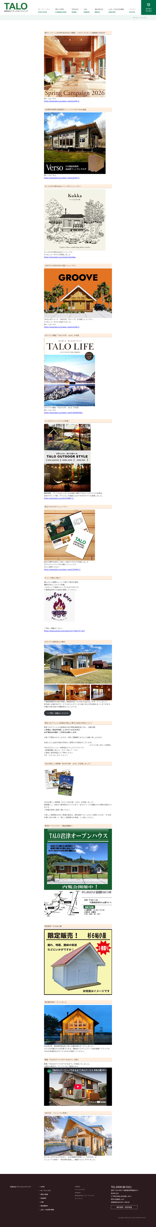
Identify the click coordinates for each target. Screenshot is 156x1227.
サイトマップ (78, 1198)
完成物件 (43, 1198)
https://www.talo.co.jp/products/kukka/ (60, 257)
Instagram (78, 1192)
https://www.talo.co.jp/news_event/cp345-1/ (61, 101)
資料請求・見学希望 (124, 1207)
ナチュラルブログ (80, 1189)
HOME (43, 1187)
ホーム (135, 17)
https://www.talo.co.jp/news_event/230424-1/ (62, 569)
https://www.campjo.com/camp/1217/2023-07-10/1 (64, 630)
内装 (42, 1202)
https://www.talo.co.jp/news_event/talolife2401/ (63, 412)
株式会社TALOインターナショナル (84, 1195)
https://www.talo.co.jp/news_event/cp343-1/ (61, 177)
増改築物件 (44, 1206)
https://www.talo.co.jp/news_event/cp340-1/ (61, 327)
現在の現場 (44, 1194)
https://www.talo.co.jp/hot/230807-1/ (59, 498)
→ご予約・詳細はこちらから (57, 713)
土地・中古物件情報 (47, 1210)
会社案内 (77, 1186)
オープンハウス (46, 1190)
